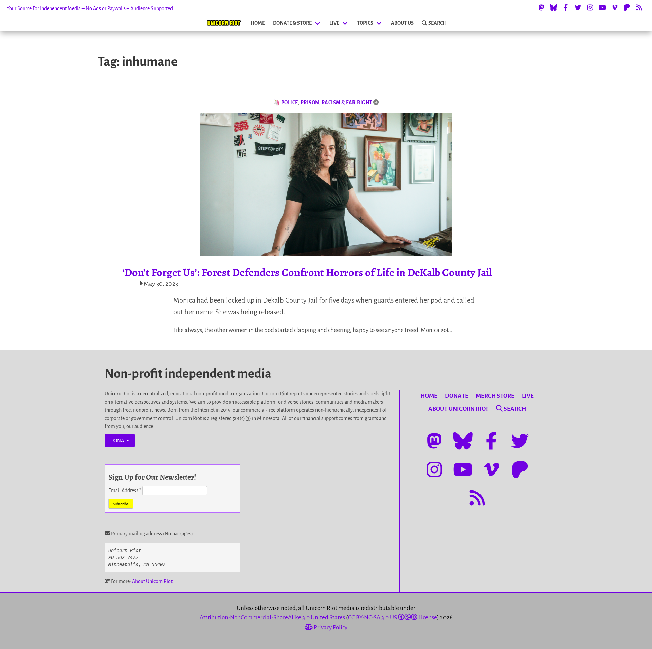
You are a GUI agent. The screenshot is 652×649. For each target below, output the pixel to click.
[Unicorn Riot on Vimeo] (615, 7)
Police (289, 102)
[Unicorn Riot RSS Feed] (639, 7)
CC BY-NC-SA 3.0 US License (392, 617)
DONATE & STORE (292, 23)
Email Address (124, 490)
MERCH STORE (495, 396)
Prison (310, 102)
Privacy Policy (330, 627)
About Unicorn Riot (152, 581)
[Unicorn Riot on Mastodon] (541, 7)
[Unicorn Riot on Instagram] (590, 7)
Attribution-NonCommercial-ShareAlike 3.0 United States (272, 617)
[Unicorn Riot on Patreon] (627, 7)
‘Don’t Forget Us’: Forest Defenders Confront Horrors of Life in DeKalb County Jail (307, 272)
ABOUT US (402, 23)
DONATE (119, 440)
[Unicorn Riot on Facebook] (566, 7)
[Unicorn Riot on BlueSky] (553, 7)
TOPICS (365, 23)
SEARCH (437, 23)
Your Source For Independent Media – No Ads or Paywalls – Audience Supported (90, 8)
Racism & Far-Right (347, 102)
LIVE (334, 23)
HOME (258, 23)
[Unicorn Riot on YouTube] (602, 7)
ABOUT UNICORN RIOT (458, 409)
